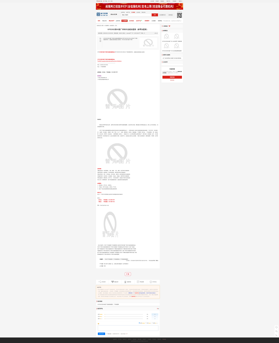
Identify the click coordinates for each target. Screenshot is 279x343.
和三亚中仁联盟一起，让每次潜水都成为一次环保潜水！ (116, 263)
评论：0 (143, 33)
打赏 (127, 274)
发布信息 (171, 14)
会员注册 (152, 1)
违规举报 (137, 293)
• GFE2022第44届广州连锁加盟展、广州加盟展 (108, 304)
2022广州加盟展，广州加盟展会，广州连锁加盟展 (116, 259)
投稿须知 (172, 80)
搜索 (155, 14)
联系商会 (160, 20)
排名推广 (144, 339)
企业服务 (154, 20)
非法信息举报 (152, 260)
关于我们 (119, 339)
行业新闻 (133, 12)
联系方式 (124, 339)
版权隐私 (134, 339)
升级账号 (157, 1)
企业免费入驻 (162, 14)
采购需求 (147, 20)
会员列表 (123, 12)
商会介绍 (104, 20)
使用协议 (129, 339)
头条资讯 (112, 25)
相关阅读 (100, 301)
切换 (101, 1)
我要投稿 (172, 77)
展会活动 (143, 12)
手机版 (106, 1)
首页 (99, 20)
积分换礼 (154, 339)
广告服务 (149, 339)
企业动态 (138, 12)
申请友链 (164, 339)
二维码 (111, 1)
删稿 (157, 260)
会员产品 (128, 12)
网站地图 (139, 339)
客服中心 (180, 1)
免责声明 (115, 339)
